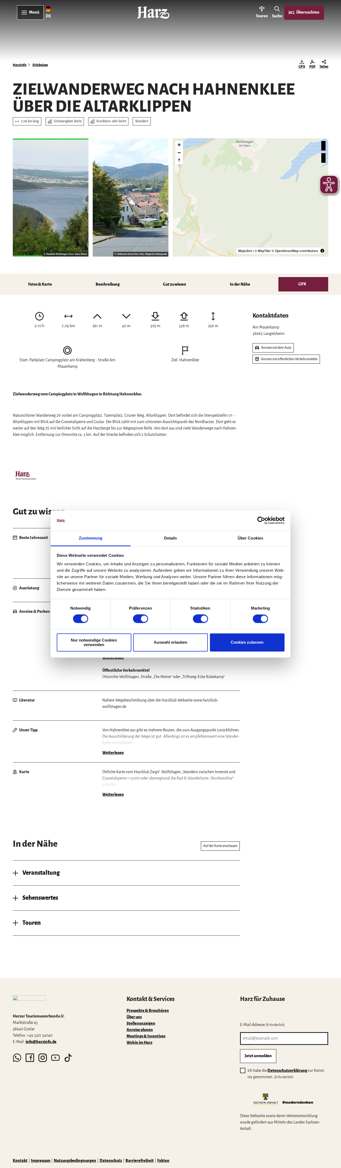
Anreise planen (140, 1030)
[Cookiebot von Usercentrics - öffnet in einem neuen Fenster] (261, 521)
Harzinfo (19, 65)
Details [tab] (170, 538)
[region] (250, 197)
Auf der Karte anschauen (220, 846)
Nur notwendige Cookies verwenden (94, 642)
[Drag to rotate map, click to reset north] (179, 160)
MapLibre (245, 250)
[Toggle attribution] (322, 251)
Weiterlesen (113, 657)
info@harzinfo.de (41, 1042)
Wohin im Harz (139, 1042)
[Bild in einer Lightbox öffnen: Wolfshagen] (130, 197)
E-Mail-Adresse (262, 1025)
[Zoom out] (179, 152)
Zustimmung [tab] (91, 538)
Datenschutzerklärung (287, 1070)
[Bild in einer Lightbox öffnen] (25, 476)
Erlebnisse (40, 65)
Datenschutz (111, 1160)
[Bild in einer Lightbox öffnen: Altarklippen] (50, 197)
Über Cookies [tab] (250, 538)
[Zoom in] (179, 145)
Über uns (134, 1017)
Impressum (40, 1160)
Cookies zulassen (247, 642)
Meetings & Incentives (146, 1036)
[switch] (140, 619)
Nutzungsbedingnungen (75, 1160)
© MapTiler (263, 250)
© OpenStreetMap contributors (295, 250)
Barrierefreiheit (139, 1160)
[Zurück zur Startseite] (153, 12)
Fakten (163, 1160)
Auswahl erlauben (170, 642)
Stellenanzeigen (141, 1023)
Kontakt (20, 1160)
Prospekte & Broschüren (148, 1010)
